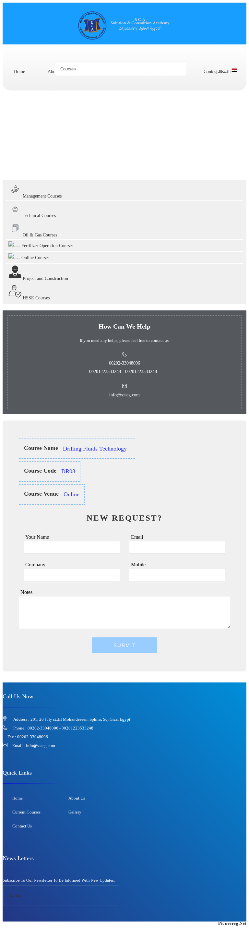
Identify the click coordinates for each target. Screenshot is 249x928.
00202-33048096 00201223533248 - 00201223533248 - (124, 367)
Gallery (74, 812)
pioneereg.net (232, 923)
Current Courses (26, 812)
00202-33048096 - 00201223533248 (60, 728)
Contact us (22, 826)
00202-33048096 (32, 736)
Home (19, 71)
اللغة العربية (221, 72)
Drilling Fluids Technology (75, 166)
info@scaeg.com (40, 745)
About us (76, 798)
